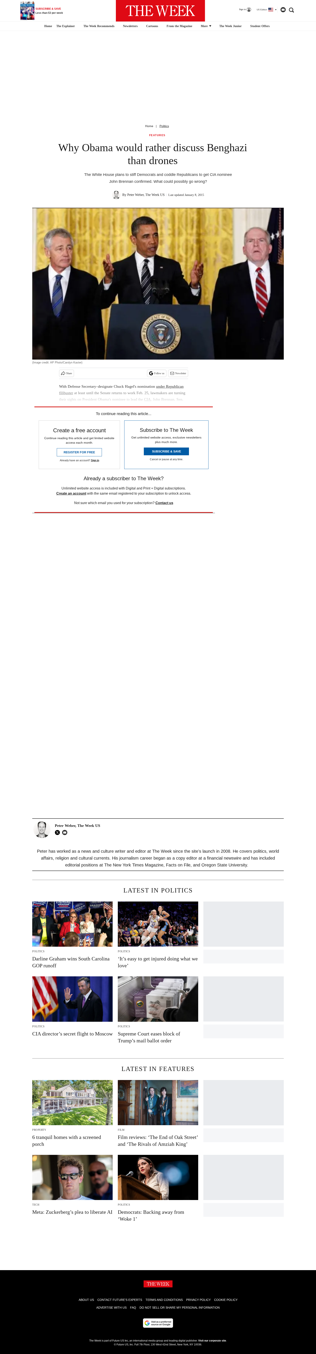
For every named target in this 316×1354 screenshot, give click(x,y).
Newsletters (130, 26)
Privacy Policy (198, 1300)
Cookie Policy (226, 1300)
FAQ (133, 1307)
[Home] (47, 26)
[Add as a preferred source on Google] (158, 1323)
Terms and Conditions (164, 1300)
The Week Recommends (98, 26)
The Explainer (65, 26)
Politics (164, 126)
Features (157, 135)
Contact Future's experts (119, 1300)
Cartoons (152, 26)
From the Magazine (179, 26)
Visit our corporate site (212, 1340)
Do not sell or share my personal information (180, 1307)
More (205, 26)
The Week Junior (230, 26)
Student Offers (260, 26)
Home (149, 126)
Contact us (164, 503)
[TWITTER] (58, 832)
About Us (86, 1300)
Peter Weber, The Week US (146, 195)
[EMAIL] (65, 832)
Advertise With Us (111, 1307)
